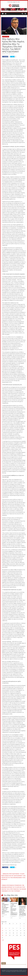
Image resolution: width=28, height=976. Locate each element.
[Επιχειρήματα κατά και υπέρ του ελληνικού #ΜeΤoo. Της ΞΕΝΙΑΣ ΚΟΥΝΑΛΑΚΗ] (22, 898)
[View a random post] (25, 13)
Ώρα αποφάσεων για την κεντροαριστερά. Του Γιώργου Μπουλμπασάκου (5, 908)
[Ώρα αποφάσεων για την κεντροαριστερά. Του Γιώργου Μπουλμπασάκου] (5, 898)
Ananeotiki (12, 53)
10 (2, 930)
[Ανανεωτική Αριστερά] (2, 13)
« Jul (3, 940)
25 (6, 935)
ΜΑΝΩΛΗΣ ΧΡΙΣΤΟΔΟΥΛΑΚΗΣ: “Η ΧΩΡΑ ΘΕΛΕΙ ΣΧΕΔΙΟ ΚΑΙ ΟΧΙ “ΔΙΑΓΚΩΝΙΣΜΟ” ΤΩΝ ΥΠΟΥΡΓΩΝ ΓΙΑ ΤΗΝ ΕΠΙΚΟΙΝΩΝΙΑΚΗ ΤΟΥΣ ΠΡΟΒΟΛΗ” (13, 876)
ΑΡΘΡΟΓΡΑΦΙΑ (5, 36)
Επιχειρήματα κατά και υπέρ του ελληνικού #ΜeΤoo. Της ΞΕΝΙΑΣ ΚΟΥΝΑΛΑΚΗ (22, 911)
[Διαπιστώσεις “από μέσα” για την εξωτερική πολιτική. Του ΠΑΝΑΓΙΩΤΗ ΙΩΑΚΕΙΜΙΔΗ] (14, 898)
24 (2, 935)
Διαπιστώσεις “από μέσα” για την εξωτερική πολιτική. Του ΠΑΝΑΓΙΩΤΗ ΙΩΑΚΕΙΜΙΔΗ (13, 908)
